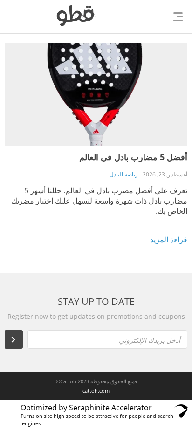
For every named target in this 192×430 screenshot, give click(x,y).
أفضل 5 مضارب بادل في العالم (133, 156)
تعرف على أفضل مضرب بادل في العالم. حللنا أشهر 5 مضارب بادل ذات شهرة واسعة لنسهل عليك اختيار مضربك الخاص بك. (99, 201)
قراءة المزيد (168, 239)
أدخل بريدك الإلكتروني (149, 340)
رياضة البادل (124, 174)
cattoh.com (96, 390)
